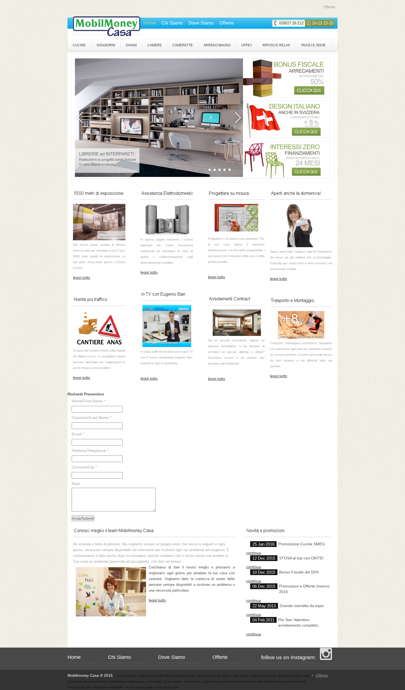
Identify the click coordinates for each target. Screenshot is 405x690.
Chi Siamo (172, 23)
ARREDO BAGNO (217, 45)
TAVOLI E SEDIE (313, 45)
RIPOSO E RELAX (276, 45)
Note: (76, 483)
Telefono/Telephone (90, 450)
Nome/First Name (88, 401)
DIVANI (131, 45)
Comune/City (84, 467)
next (237, 117)
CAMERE (154, 45)
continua (253, 553)
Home (150, 23)
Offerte (329, 7)
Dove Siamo (201, 23)
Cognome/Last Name (91, 417)
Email (78, 434)
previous (80, 117)
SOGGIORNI (105, 45)
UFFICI (246, 45)
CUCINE (79, 45)
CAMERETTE (182, 45)
